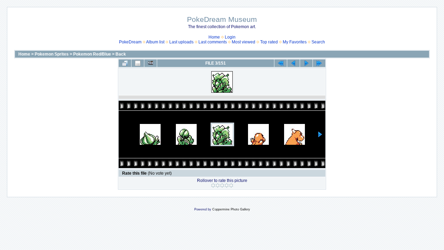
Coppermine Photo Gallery (231, 209)
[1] (213, 185)
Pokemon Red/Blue (92, 54)
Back (121, 54)
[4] (226, 185)
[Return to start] (280, 63)
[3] (222, 185)
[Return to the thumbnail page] (125, 63)
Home (214, 37)
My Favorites (295, 42)
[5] (231, 185)
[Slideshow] (150, 63)
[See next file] (306, 63)
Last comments (212, 42)
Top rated (269, 42)
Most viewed (243, 42)
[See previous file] (293, 63)
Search (318, 42)
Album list (155, 42)
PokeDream (130, 42)
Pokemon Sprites (52, 54)
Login (230, 37)
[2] (217, 185)
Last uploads (181, 42)
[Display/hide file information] (137, 63)
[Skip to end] (319, 63)
